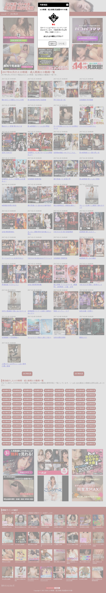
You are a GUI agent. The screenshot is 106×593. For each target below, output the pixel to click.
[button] (67, 5)
